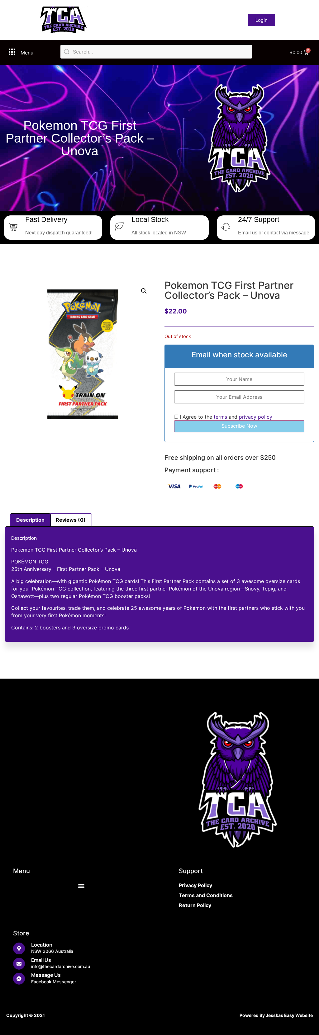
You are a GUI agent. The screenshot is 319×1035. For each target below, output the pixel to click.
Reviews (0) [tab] (71, 520)
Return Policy (195, 905)
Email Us (41, 960)
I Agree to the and (225, 416)
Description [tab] (30, 520)
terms (220, 417)
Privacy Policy (195, 885)
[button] (144, 291)
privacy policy (255, 417)
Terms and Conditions (206, 895)
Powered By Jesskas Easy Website (276, 1015)
